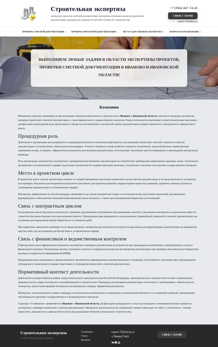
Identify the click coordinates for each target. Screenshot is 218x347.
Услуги (84, 336)
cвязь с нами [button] (183, 15)
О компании (87, 332)
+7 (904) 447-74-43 (184, 8)
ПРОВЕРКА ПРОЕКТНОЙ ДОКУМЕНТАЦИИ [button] (93, 32)
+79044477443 (120, 336)
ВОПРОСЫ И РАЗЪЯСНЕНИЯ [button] (184, 32)
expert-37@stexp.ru (188, 21)
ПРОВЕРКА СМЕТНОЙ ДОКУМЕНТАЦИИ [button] (43, 32)
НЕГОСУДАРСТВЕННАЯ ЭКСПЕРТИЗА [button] (143, 32)
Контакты (85, 340)
